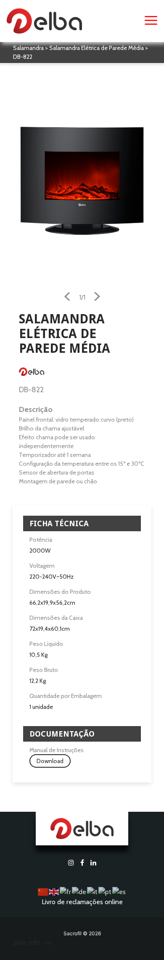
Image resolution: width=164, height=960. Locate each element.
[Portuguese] (105, 891)
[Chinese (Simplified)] (43, 891)
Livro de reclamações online (82, 902)
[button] (67, 297)
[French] (66, 891)
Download (50, 761)
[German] (79, 891)
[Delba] (44, 20)
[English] (54, 891)
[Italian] (92, 891)
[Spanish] (119, 891)
